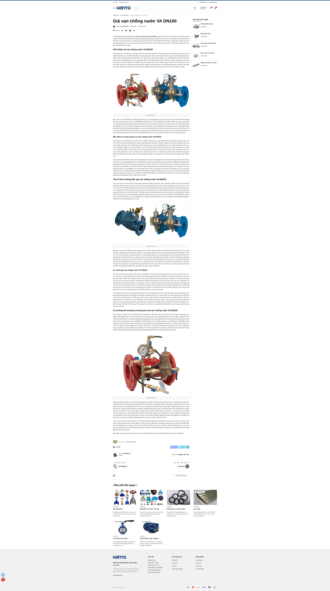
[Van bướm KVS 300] (124, 526)
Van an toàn (199, 560)
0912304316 (203, 2)
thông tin (165, 43)
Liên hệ (174, 566)
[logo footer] (126, 557)
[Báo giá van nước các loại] (151, 497)
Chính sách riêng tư (177, 569)
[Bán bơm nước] (196, 36)
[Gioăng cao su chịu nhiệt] (178, 497)
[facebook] (179, 454)
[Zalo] (3, 575)
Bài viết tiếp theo (181, 462)
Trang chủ (174, 560)
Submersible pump (207, 24)
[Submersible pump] (196, 26)
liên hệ (187, 128)
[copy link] (134, 30)
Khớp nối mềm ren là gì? (209, 62)
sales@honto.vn (213, 2)
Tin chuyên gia (119, 492)
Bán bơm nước (206, 33)
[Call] (3, 579)
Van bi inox (199, 566)
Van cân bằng (199, 569)
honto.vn (140, 433)
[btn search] (195, 8)
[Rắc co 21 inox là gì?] (196, 55)
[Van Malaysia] (124, 497)
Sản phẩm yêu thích (124, 2)
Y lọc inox (198, 563)
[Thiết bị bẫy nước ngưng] (151, 526)
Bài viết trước (120, 462)
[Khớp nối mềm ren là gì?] (196, 65)
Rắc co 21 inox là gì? (207, 53)
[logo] (123, 8)
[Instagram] (186, 454)
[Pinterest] (184, 454)
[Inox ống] (205, 497)
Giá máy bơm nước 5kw (208, 43)
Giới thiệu (174, 563)
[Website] (180, 454)
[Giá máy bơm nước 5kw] (196, 45)
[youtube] (188, 454)
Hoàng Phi (124, 26)
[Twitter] (182, 454)
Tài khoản (115, 2)
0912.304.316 (151, 560)
